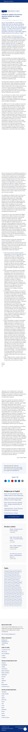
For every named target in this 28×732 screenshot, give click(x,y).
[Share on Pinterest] (12, 482)
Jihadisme (4, 680)
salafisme (10, 602)
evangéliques (16, 585)
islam (15, 590)
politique (10, 599)
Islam (3, 678)
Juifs (3, 682)
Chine (17, 573)
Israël (6, 593)
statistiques (16, 602)
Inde (3, 703)
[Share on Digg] (19, 482)
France (3, 701)
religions (19, 599)
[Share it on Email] (22, 482)
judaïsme (15, 593)
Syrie (6, 604)
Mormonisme (4, 684)
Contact (3, 655)
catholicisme (7, 573)
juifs (19, 593)
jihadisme (10, 593)
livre (22, 593)
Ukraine (19, 604)
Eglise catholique (8, 579)
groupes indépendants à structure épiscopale (13, 253)
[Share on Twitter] (9, 482)
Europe (11, 585)
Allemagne (7, 571)
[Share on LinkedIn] (16, 482)
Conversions (4, 668)
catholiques (13, 573)
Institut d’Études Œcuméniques (9, 45)
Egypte (20, 582)
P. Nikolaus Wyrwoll (16, 39)
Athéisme (4, 663)
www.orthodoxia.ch (10, 182)
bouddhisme (19, 571)
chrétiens (12, 576)
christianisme (7, 576)
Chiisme (3, 667)
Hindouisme (4, 674)
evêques (17, 11)
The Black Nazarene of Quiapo (11, 513)
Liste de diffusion (5, 653)
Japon (3, 707)
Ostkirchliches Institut (19, 37)
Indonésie (6, 590)
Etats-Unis (7, 585)
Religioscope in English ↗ (9, 1)
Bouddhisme (4, 665)
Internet (11, 590)
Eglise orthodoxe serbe (9, 582)
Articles (4, 11)
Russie (6, 602)
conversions (18, 576)
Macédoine (7, 596)
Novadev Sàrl (23, 728)
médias (6, 599)
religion (15, 599)
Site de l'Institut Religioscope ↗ (9, 634)
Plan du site (4, 651)
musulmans (19, 596)
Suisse (20, 602)
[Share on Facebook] (5, 482)
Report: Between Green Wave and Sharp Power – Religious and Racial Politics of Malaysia (13, 504)
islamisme (19, 590)
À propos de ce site (6, 649)
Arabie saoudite (5, 694)
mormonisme (12, 596)
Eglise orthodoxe (11, 11)
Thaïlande (10, 604)
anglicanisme (12, 571)
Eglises (16, 582)
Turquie (14, 604)
